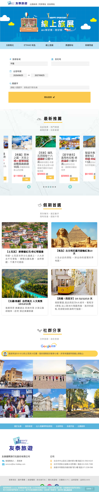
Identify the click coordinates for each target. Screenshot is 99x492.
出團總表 (33, 4)
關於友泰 (17, 426)
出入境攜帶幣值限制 (44, 426)
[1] (44, 187)
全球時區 (59, 426)
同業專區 (42, 4)
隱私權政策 (68, 490)
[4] (51, 187)
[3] (48, 187)
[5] (53, 187)
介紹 (18, 179)
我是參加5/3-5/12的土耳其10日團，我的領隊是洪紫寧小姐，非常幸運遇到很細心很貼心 (46, 354)
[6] (55, 187)
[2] (46, 187)
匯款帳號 (28, 426)
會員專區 (51, 4)
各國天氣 (70, 426)
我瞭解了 (89, 489)
